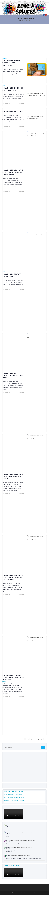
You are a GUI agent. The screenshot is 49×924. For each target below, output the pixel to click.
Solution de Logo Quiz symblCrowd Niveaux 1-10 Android (13, 677)
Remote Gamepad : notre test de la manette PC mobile (14, 800)
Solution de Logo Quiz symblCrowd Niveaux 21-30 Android (12, 172)
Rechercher (6, 744)
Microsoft (19, 1)
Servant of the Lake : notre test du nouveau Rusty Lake (14, 797)
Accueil (4, 1)
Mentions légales (23, 892)
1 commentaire (7, 126)
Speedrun (44, 1)
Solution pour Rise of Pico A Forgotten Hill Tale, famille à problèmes (22, 832)
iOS (8, 109)
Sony (14, 1)
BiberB (7, 832)
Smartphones (9, 1)
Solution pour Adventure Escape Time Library (19, 825)
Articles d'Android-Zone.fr (24, 784)
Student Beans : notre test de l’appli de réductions (13, 792)
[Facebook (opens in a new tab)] (43, 15)
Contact (10, 892)
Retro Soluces (32, 1)
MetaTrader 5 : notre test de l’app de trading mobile (13, 802)
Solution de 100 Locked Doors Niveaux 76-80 (12, 375)
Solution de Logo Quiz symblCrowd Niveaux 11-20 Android (12, 577)
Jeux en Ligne (39, 1)
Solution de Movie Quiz (12, 111)
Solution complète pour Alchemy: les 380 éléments (22, 847)
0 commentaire (7, 80)
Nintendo (24, 1)
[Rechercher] (43, 747)
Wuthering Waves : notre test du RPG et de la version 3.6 (14, 791)
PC (28, 1)
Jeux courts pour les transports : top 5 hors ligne (13, 794)
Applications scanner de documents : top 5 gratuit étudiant (14, 796)
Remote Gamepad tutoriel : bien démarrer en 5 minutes (14, 798)
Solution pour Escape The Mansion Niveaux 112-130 (12, 476)
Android (4, 58)
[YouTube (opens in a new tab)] (46, 15)
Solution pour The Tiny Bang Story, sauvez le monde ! (20, 855)
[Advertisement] (24, 40)
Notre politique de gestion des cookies (33, 892)
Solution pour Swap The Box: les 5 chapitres (11, 63)
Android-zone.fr (16, 892)
